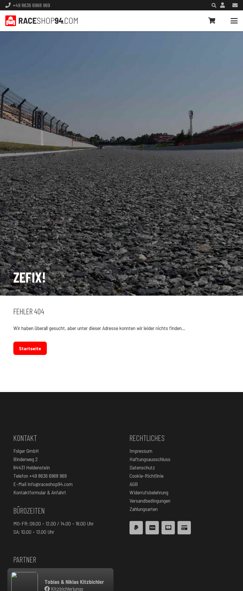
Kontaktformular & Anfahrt (39, 492)
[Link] (222, 5)
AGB (134, 484)
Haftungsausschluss (150, 459)
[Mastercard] (168, 527)
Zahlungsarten (144, 509)
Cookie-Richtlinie (147, 475)
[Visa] (152, 527)
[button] (234, 20)
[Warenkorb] (212, 20)
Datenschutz (142, 467)
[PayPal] (136, 527)
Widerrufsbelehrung (149, 492)
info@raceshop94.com (50, 484)
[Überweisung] (184, 527)
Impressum (141, 450)
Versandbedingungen (150, 500)
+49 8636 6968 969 (48, 475)
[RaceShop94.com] (41, 20)
